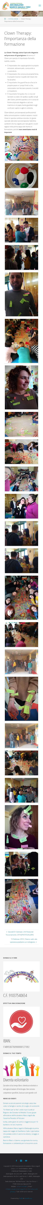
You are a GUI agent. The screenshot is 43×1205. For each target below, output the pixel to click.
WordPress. (28, 1198)
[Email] (26, 1160)
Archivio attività (13, 19)
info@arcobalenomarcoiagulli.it (16, 1189)
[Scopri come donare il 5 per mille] (21, 976)
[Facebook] (16, 1160)
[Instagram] (21, 1160)
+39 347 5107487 (21, 1186)
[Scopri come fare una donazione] (21, 1022)
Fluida (21, 1198)
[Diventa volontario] (21, 1066)
